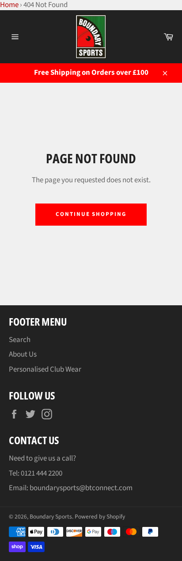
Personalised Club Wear (45, 369)
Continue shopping (91, 214)
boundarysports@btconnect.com (81, 488)
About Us (23, 354)
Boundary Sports (51, 516)
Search (19, 339)
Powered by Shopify (100, 516)
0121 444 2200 (41, 473)
